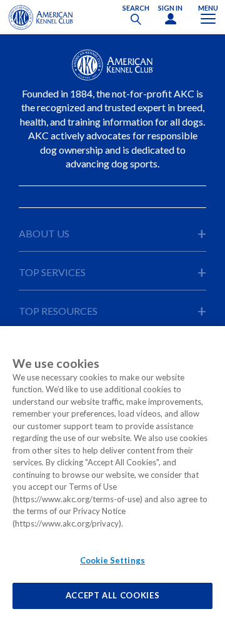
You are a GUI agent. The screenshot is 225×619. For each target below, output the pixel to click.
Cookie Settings (112, 560)
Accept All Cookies (113, 595)
